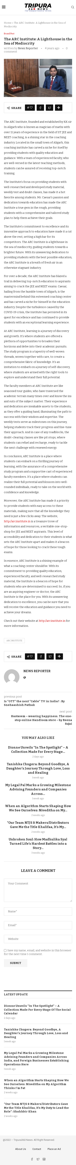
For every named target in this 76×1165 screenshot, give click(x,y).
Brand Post (9, 33)
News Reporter (28, 48)
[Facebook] (32, 1159)
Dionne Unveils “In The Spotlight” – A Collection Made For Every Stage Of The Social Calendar (37, 1009)
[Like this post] (31, 107)
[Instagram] (44, 1159)
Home (7, 22)
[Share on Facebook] (40, 107)
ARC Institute (14, 640)
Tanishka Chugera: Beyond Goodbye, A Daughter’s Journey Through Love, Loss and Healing (38, 768)
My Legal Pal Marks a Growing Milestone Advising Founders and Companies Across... (38, 789)
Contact (36, 1149)
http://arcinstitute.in (17, 521)
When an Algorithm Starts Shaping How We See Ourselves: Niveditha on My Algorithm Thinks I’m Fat (36, 1084)
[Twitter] (38, 1159)
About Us (20, 1149)
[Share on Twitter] (49, 107)
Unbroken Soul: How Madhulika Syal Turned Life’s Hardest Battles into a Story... (38, 844)
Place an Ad (54, 1149)
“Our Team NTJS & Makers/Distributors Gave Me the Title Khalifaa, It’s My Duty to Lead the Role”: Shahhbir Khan (36, 1107)
